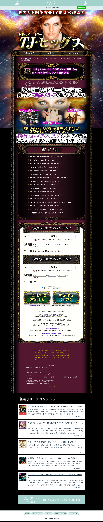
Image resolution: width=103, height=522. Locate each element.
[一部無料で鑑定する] (37, 298)
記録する (46, 288)
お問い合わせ (48, 513)
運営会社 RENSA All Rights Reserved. (51, 518)
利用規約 (27, 513)
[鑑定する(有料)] (66, 298)
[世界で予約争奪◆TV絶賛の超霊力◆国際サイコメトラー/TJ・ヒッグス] (51, 35)
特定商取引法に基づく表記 (60, 513)
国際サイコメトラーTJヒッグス (38, 58)
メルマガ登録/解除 (74, 513)
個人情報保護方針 (39, 357)
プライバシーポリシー (37, 513)
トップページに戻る (51, 386)
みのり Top (24, 58)
